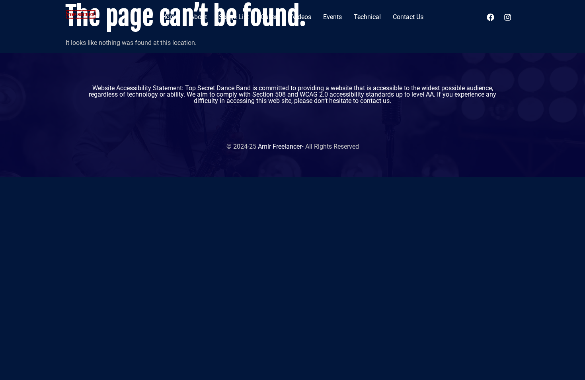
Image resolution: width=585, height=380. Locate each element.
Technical (367, 17)
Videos (301, 17)
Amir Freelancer (280, 146)
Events (332, 17)
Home (170, 17)
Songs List (234, 17)
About (198, 17)
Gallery (270, 17)
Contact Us (408, 17)
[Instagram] (507, 17)
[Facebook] (490, 17)
